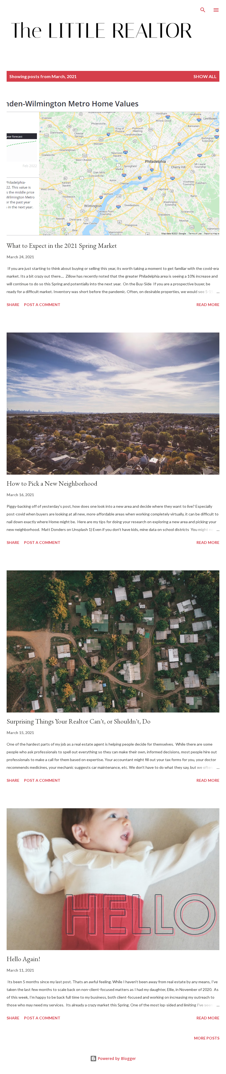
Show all (205, 76)
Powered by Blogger (116, 1058)
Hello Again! (23, 959)
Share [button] (13, 304)
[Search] (203, 10)
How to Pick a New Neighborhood (52, 483)
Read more (208, 304)
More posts (206, 1038)
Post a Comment (42, 304)
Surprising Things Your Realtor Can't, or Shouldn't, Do (78, 721)
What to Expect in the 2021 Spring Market (62, 245)
